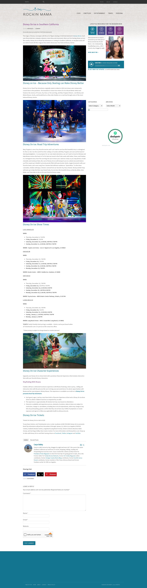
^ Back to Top (28, 584)
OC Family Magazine (70, 456)
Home (34, 584)
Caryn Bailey (38, 444)
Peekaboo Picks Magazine (42, 454)
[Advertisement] (103, 86)
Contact (44, 584)
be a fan (101, 32)
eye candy (110, 32)
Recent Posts (34, 440)
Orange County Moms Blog (54, 458)
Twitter (64, 433)
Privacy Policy (51, 584)
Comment (27, 493)
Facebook (58, 433)
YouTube (78, 433)
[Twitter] (83, 445)
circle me (119, 32)
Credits (118, 584)
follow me (92, 32)
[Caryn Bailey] (28, 452)
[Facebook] (81, 445)
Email (25, 520)
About (38, 584)
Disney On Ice (77, 36)
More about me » (93, 52)
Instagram (70, 433)
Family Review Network (51, 456)
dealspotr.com (106, 145)
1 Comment (37, 28)
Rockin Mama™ (37, 11)
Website (26, 526)
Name (25, 513)
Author (26, 440)
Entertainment (30, 478)
